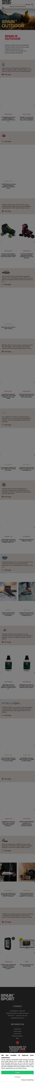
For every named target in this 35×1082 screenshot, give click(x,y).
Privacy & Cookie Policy (27, 1080)
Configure (17, 1077)
